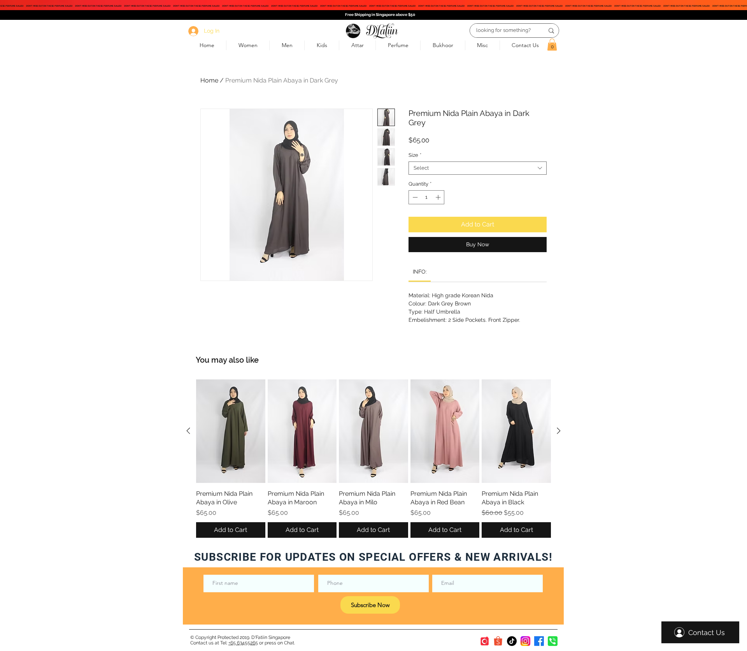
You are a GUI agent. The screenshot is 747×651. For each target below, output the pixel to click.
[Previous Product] (188, 430)
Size (415, 155)
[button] (552, 45)
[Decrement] (414, 197)
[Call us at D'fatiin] (553, 641)
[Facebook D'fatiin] (539, 641)
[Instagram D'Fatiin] (525, 641)
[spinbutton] (426, 197)
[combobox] (478, 168)
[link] (420, 271)
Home (209, 80)
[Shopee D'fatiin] (498, 641)
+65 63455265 (243, 643)
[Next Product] (558, 430)
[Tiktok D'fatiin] (512, 641)
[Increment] (439, 197)
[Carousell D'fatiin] (484, 641)
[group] (373, 458)
